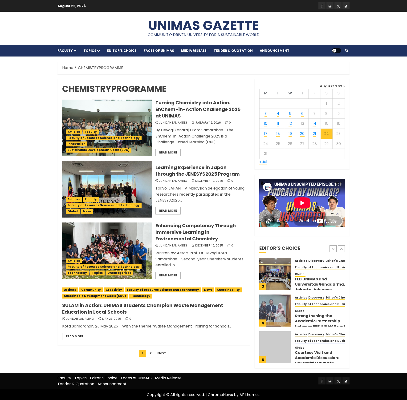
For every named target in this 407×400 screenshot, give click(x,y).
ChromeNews (220, 394)
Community (91, 290)
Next (161, 353)
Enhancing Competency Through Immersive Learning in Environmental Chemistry (195, 232)
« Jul (263, 162)
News (87, 211)
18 (278, 133)
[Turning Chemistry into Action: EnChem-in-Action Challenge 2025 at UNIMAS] (107, 128)
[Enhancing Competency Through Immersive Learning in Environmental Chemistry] (107, 250)
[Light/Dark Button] (336, 50)
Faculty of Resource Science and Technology (104, 138)
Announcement (274, 50)
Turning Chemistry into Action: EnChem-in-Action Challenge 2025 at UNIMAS (197, 109)
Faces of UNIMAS (159, 50)
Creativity (114, 290)
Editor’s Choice (122, 50)
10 (265, 123)
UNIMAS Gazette (203, 25)
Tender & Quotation (233, 50)
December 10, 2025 (209, 245)
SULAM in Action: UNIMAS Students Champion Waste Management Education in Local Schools (142, 308)
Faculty (65, 50)
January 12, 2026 (208, 123)
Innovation (76, 144)
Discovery (316, 261)
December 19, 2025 (209, 181)
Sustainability (228, 290)
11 (278, 123)
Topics (89, 50)
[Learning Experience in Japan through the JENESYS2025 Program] (107, 189)
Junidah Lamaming (173, 123)
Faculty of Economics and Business (323, 267)
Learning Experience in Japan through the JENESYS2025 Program (197, 170)
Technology (77, 273)
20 (302, 133)
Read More (168, 152)
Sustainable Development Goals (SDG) (99, 150)
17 (265, 133)
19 (290, 133)
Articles (74, 132)
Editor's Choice (338, 261)
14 (314, 123)
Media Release (194, 50)
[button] (347, 50)
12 (290, 123)
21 (314, 133)
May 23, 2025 (111, 319)
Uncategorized (119, 273)
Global (73, 211)
